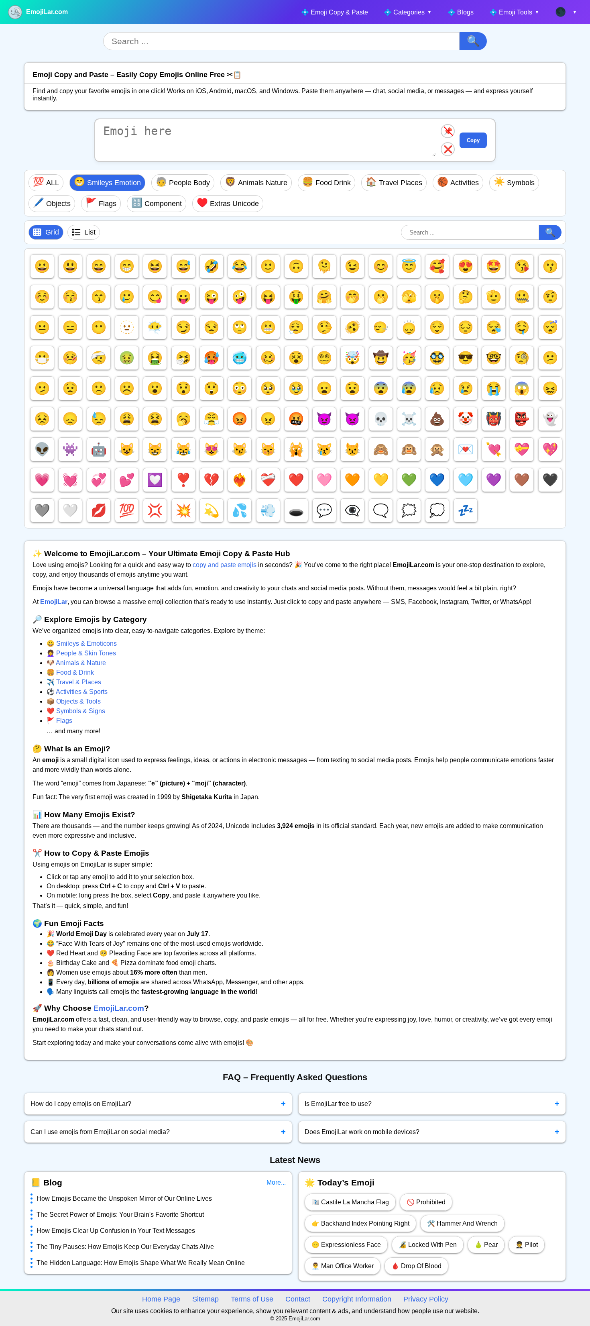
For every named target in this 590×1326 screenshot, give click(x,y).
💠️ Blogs (461, 12)
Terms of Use (252, 1299)
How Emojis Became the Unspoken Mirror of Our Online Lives (124, 1198)
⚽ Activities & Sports (77, 691)
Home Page (161, 1299)
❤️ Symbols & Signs (76, 711)
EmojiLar (53, 601)
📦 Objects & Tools (74, 701)
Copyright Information (356, 1299)
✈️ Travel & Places (74, 682)
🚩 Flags (59, 720)
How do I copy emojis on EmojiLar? (158, 1103)
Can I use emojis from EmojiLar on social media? (158, 1131)
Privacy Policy (425, 1299)
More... (276, 1182)
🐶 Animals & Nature (76, 662)
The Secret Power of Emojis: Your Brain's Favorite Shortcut (120, 1214)
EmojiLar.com (47, 11)
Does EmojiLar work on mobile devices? (432, 1131)
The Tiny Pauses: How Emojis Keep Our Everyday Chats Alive (125, 1246)
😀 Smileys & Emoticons (82, 643)
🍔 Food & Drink (70, 672)
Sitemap (205, 1299)
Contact (297, 1299)
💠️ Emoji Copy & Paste (334, 12)
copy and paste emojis (224, 564)
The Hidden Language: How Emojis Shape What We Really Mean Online (141, 1262)
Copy (473, 140)
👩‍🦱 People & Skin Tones (81, 653)
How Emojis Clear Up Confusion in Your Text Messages (116, 1230)
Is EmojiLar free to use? (432, 1103)
